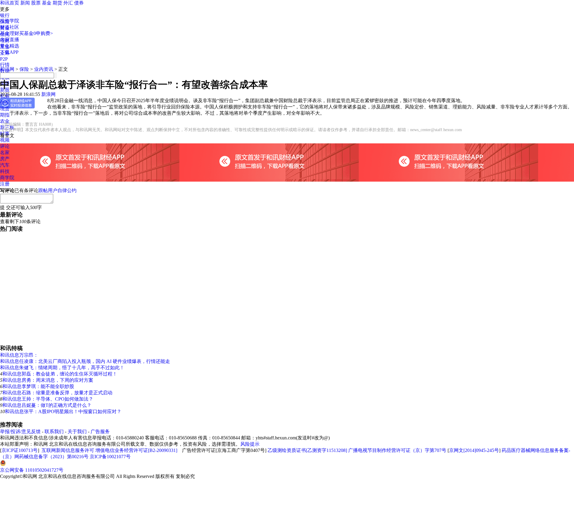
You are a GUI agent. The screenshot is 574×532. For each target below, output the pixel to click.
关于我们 (77, 431)
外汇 (68, 2)
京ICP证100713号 (19, 450)
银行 (5, 15)
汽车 (5, 165)
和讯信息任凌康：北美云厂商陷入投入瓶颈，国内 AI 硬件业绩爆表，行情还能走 (85, 361)
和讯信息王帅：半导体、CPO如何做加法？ (47, 398)
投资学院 (9, 20)
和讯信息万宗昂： (19, 355)
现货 (5, 108)
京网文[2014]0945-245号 (474, 450)
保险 (24, 69)
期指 (5, 114)
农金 (5, 121)
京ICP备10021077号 (110, 456)
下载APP (9, 52)
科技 (5, 171)
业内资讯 (43, 69)
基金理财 (9, 33)
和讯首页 (9, 2)
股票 (36, 2)
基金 (46, 2)
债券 (79, 2)
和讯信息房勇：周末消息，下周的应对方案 (47, 380)
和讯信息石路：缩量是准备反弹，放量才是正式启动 (57, 392)
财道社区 (9, 27)
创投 (5, 102)
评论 (5, 146)
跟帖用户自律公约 (57, 190)
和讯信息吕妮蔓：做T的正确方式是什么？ (46, 405)
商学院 (7, 177)
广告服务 (100, 431)
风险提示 (249, 444)
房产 (5, 158)
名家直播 (9, 39)
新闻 (25, 2)
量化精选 (9, 45)
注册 (5, 183)
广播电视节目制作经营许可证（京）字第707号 (397, 450)
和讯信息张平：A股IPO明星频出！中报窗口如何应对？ (63, 411)
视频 (5, 139)
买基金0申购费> (36, 33)
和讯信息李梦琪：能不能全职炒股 (38, 386)
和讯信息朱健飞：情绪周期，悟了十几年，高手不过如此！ (62, 367)
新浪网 (48, 94)
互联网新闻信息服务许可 (68, 450)
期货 (57, 2)
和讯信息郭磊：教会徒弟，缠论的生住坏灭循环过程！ (59, 373)
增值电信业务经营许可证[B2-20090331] (136, 450)
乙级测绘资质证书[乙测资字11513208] (307, 450)
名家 (5, 152)
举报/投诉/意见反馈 (20, 431)
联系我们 (54, 431)
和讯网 (7, 69)
